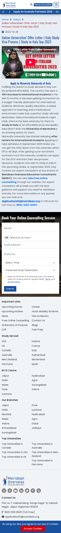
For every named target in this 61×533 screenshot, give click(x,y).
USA (4, 341)
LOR (4, 329)
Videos (17, 19)
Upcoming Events (12, 307)
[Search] (31, 4)
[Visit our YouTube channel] (15, 490)
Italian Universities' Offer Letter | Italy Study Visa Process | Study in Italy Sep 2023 (29, 24)
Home (5, 19)
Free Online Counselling (15, 320)
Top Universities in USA (15, 452)
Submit (10, 288)
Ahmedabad (9, 428)
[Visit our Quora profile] (38, 490)
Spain (35, 364)
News (5, 316)
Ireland (36, 341)
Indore (35, 389)
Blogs (35, 325)
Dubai (35, 423)
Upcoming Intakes (12, 311)
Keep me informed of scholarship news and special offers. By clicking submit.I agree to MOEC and (31, 279)
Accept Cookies (33, 528)
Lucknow (7, 394)
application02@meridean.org (21, 201)
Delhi (5, 380)
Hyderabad (38, 375)
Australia (7, 355)
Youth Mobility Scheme (45, 311)
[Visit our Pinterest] (33, 490)
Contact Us (38, 320)
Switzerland (38, 355)
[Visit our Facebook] (10, 490)
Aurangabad (39, 385)
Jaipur (5, 375)
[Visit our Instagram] (4, 490)
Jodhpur (36, 428)
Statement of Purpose (15, 325)
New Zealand (9, 359)
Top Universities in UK (14, 457)
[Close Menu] (56, 4)
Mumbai (6, 414)
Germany (7, 364)
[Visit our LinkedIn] (21, 490)
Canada (6, 350)
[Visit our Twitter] (27, 490)
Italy (34, 350)
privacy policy (14, 282)
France (36, 346)
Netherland (38, 359)
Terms (48, 279)
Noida (5, 385)
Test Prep (37, 329)
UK (3, 346)
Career (36, 307)
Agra (34, 380)
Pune (5, 389)
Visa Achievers (40, 316)
